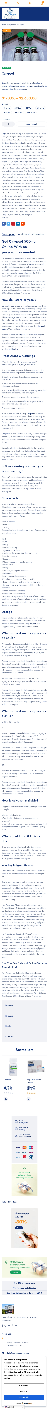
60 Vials (40, 108)
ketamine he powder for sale (23, 196)
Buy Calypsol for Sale (29, 133)
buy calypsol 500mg (14, 133)
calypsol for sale (20, 158)
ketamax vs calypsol (8, 183)
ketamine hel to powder (37, 205)
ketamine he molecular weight (26, 193)
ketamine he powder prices (24, 199)
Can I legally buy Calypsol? (25, 177)
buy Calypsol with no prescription (33, 140)
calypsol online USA (20, 171)
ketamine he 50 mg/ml (16, 190)
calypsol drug (18, 155)
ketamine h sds (30, 183)
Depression (12, 24)
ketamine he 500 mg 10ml (34, 190)
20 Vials (18, 108)
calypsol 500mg (30, 152)
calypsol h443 (6, 161)
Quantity (6, 104)
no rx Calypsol (20, 208)
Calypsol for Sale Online (35, 158)
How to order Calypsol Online (33, 180)
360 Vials (31, 112)
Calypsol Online (28, 168)
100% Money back (26, 1283)
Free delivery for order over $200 (26, 1293)
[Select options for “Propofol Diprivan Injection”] (29, 1099)
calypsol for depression (32, 155)
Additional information (31, 234)
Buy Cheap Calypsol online (11, 143)
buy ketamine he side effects (27, 146)
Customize (23, 1385)
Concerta (7, 1079)
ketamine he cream (8, 193)
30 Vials (29, 108)
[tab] (8, 234)
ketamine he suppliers (15, 202)
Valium (22, 515)
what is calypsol (26, 214)
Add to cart (32, 124)
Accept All (23, 1397)
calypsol (21, 334)
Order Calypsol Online (33, 208)
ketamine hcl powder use (21, 186)
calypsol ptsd (30, 174)
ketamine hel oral (30, 202)
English (10, 1407)
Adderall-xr (13, 349)
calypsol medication (15, 168)
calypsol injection (28, 165)
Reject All (24, 1391)
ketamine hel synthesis (21, 205)
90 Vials (7, 112)
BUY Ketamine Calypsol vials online (33, 143)
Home (4, 24)
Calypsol (31, 149)
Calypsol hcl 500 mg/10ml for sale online (26, 161)
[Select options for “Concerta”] (6, 1099)
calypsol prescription (18, 174)
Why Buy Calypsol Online (17, 865)
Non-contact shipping (26, 1288)
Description (8, 234)
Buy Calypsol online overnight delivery (20, 137)
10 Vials (7, 108)
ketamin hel (20, 183)
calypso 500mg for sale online (16, 149)
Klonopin (9, 1036)
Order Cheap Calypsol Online (29, 211)
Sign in (29, 3)
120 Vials (18, 112)
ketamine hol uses (8, 208)
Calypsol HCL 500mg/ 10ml (12, 165)
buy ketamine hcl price (9, 146)
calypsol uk (11, 177)
